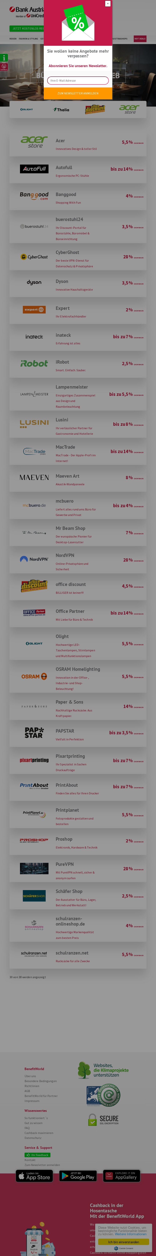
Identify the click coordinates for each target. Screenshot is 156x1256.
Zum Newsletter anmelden (77, 93)
